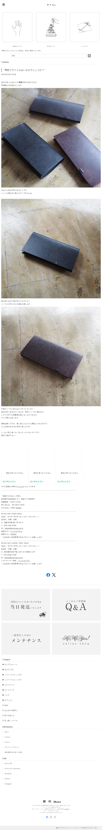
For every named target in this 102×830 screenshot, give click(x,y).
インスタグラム (16, 531)
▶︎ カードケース (8, 690)
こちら (20, 486)
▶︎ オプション (7, 700)
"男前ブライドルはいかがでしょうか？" (24, 70)
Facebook (8, 774)
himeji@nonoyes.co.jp (14, 528)
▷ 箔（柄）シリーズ (9, 721)
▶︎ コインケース (8, 685)
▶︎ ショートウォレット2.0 (12, 675)
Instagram (8, 784)
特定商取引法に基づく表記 (13, 752)
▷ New (5, 705)
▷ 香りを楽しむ (8, 715)
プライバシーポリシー (12, 747)
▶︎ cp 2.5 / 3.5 (7, 669)
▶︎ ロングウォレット (9, 664)
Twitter (18, 508)
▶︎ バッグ (5, 695)
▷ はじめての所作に (9, 710)
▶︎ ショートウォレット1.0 (11, 680)
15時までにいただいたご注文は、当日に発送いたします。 (21, 51)
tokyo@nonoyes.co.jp (13, 558)
